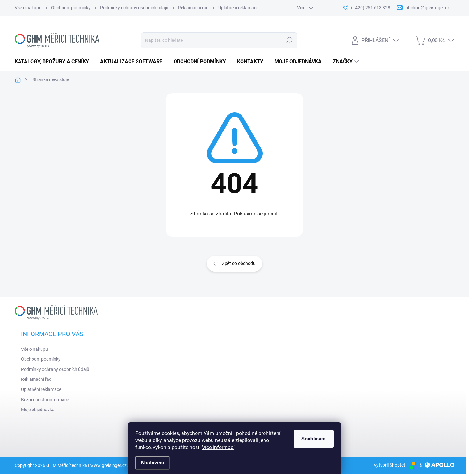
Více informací (218, 447)
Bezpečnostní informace (45, 399)
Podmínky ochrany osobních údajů (134, 7)
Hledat (288, 40)
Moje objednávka (38, 409)
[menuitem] (54, 61)
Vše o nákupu (28, 7)
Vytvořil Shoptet (389, 465)
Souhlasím (314, 439)
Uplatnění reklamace (238, 7)
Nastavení (152, 463)
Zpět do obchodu (239, 263)
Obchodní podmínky (71, 7)
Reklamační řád (193, 7)
